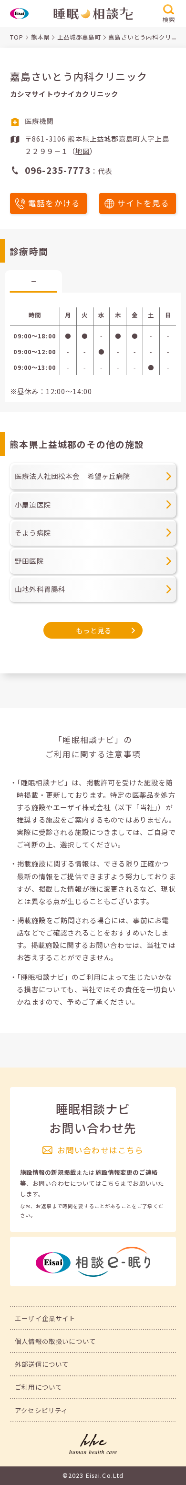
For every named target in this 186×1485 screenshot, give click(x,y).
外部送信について (42, 1364)
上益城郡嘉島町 (79, 37)
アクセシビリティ (41, 1410)
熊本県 (40, 37)
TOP (16, 37)
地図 (82, 151)
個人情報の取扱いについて (55, 1341)
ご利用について (38, 1387)
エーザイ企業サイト (45, 1318)
